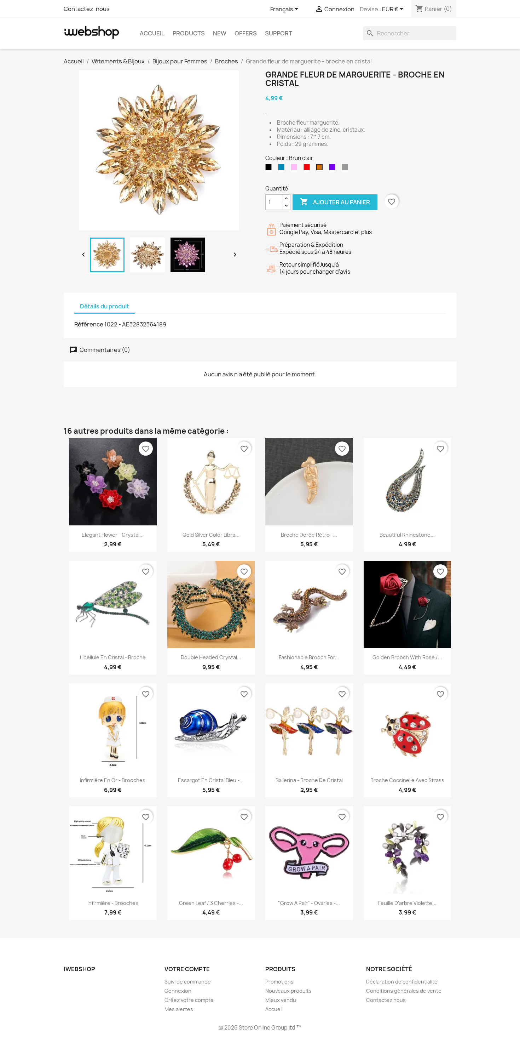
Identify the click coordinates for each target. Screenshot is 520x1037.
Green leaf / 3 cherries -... (211, 903)
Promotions (279, 981)
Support (278, 33)
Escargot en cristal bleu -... (211, 780)
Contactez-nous (87, 9)
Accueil (152, 33)
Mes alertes (178, 1009)
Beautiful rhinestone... (407, 534)
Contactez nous (386, 1000)
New (219, 33)
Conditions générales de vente (403, 990)
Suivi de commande (187, 981)
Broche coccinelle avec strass (407, 780)
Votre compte (187, 969)
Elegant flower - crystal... (113, 534)
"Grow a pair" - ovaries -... (309, 903)
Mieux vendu (280, 1000)
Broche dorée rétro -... (309, 534)
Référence (88, 324)
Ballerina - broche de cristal (309, 780)
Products (189, 33)
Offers (246, 33)
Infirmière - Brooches (112, 903)
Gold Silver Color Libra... (211, 534)
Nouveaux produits (288, 990)
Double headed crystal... (211, 657)
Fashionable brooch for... (309, 657)
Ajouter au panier (335, 202)
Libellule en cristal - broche (113, 657)
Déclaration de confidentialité (402, 981)
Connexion (177, 990)
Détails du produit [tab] (104, 306)
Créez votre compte (189, 1000)
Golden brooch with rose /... (407, 657)
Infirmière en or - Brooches (112, 780)
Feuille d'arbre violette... (407, 903)
